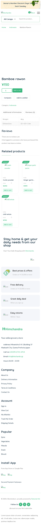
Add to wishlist (22, 98)
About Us (4, 375)
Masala (4, 446)
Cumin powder (8, 180)
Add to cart (17, 90)
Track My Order (7, 419)
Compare (7, 98)
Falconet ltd (35, 499)
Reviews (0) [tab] (30, 112)
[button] (8, 190)
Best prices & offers (22, 270)
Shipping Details (7, 423)
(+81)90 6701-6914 (17, 352)
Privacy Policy (6, 384)
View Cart (5, 410)
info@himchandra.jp (15, 356)
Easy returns (16, 313)
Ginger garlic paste (28, 180)
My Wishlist (5, 415)
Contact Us (5, 392)
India (4, 177)
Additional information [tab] (12, 112)
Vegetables (5, 441)
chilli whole (7, 214)
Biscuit (3, 454)
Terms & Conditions (8, 388)
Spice (3, 437)
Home (4, 27)
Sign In (3, 406)
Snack (3, 450)
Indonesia (12, 27)
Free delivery (16, 284)
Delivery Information (9, 379)
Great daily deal (18, 299)
